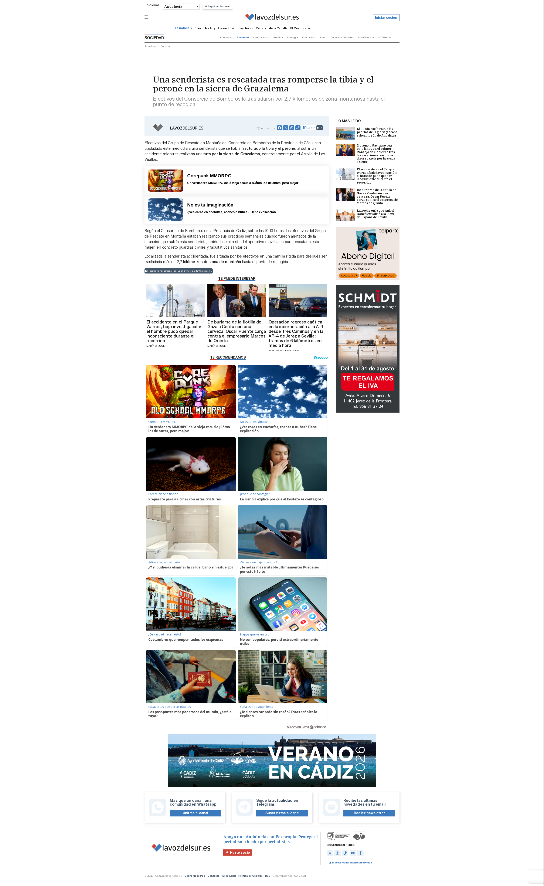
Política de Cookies (250, 875)
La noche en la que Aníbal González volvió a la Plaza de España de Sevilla (376, 214)
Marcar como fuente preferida (352, 862)
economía (226, 37)
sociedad (243, 37)
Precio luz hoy (204, 28)
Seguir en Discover (219, 6)
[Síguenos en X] (330, 853)
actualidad (150, 46)
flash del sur (366, 37)
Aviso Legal (229, 875)
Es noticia (182, 28)
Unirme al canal (195, 813)
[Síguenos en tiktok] (345, 853)
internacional (261, 37)
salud (322, 37)
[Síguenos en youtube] (353, 853)
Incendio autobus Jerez (235, 28)
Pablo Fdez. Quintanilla (285, 350)
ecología (292, 37)
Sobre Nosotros (195, 875)
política (278, 37)
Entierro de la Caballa (272, 28)
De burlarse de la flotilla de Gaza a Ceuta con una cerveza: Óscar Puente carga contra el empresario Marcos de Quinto (377, 196)
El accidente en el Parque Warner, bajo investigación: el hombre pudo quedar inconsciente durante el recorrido (377, 176)
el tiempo (384, 37)
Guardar (310, 127)
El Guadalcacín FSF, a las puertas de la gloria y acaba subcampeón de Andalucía (377, 132)
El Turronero (300, 28)
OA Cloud (300, 875)
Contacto (214, 875)
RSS (267, 875)
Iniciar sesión (386, 18)
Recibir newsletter (369, 813)
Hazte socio (240, 852)
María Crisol (155, 345)
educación (308, 37)
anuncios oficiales (342, 37)
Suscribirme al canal (282, 813)
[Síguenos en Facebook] (360, 853)
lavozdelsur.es (186, 128)
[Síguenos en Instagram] (337, 853)
